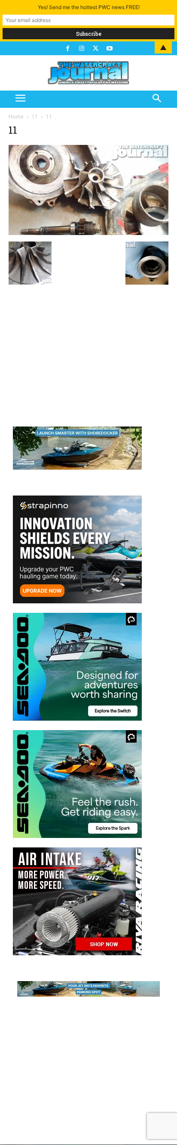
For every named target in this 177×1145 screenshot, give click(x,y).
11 (35, 116)
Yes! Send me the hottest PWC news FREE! (89, 7)
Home (16, 116)
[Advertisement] (88, 350)
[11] (88, 232)
